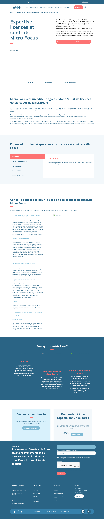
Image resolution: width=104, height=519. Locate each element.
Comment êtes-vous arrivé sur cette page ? (67, 450)
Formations (43, 7)
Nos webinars (36, 501)
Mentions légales (37, 511)
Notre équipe (36, 490)
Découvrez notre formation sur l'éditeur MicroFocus (72, 42)
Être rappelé (76, 434)
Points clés (31, 82)
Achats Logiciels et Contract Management (19, 497)
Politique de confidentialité (50, 511)
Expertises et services (32, 7)
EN (87, 10)
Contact (77, 7)
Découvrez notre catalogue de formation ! (27, 2)
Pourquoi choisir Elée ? (70, 82)
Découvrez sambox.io (30, 428)
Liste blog (56, 490)
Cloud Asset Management (18, 500)
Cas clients (67, 7)
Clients (55, 500)
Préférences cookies (64, 511)
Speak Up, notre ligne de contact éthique (62, 497)
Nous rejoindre (36, 493)
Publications (56, 488)
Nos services (48, 82)
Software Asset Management (19, 490)
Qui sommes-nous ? (37, 488)
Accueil (12, 12)
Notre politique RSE (37, 498)
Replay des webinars (59, 493)
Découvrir (85, 2)
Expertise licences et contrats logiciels (27, 12)
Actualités (56, 503)
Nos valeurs (35, 496)
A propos (50, 7)
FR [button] (87, 7)
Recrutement (57, 502)
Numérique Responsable (18, 503)
